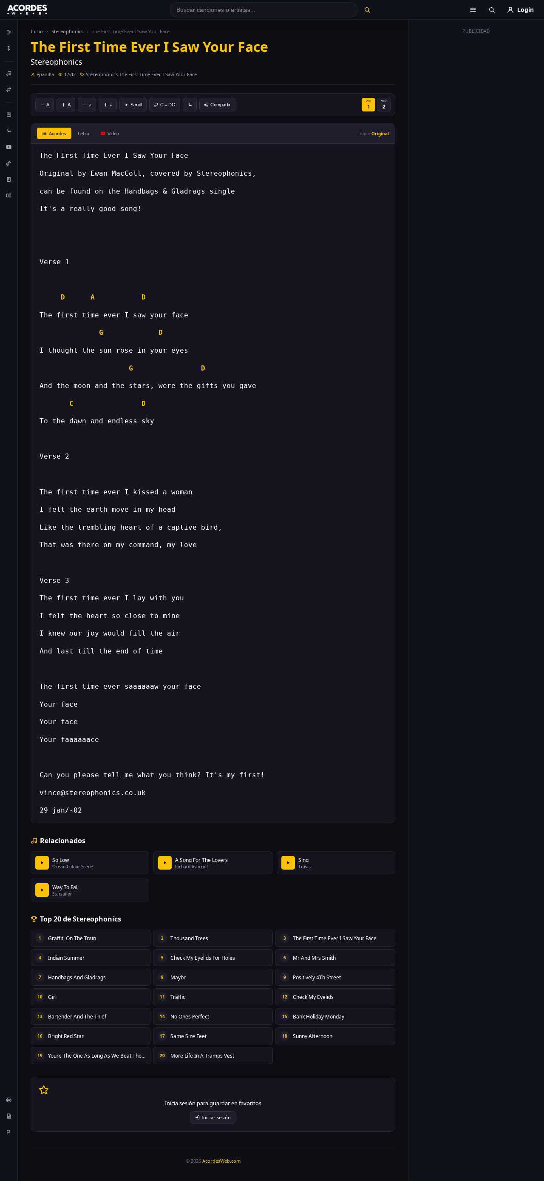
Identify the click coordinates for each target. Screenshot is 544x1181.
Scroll (136, 104)
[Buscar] (367, 9)
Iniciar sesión (216, 1117)
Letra (83, 133)
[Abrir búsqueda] (492, 10)
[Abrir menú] (473, 10)
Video (113, 133)
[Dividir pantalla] (9, 195)
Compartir (220, 104)
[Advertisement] (476, 165)
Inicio (37, 31)
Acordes (57, 133)
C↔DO (168, 104)
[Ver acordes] (9, 179)
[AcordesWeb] (38, 9)
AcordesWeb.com (221, 1161)
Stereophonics (67, 31)
